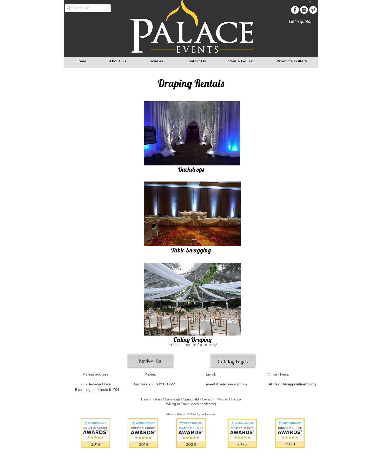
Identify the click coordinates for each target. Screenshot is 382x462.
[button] (310, 1)
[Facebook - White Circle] (295, 10)
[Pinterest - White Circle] (313, 10)
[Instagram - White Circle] (304, 10)
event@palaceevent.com (226, 384)
